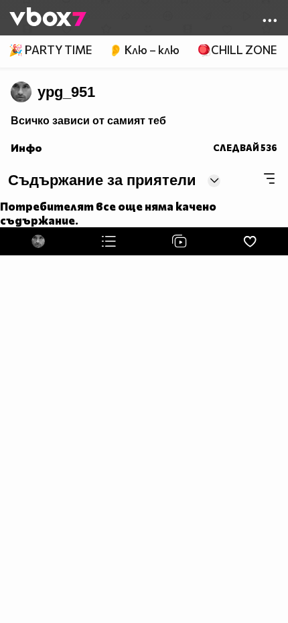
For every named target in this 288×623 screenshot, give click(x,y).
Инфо (26, 147)
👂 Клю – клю (144, 50)
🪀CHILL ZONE (237, 50)
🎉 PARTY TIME (50, 50)
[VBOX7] (47, 18)
